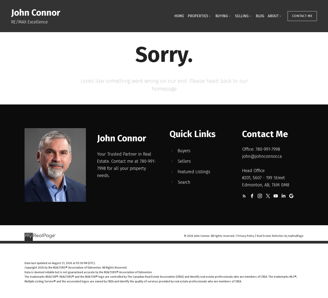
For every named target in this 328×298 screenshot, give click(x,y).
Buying (221, 16)
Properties (198, 16)
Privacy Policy (245, 236)
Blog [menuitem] (260, 16)
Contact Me (302, 16)
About (273, 16)
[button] (302, 16)
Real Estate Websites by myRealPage (280, 236)
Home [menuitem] (179, 16)
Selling (242, 16)
